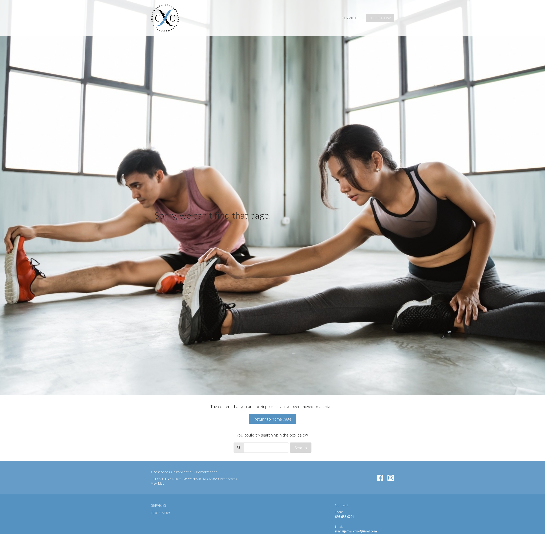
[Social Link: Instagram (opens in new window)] (390, 478)
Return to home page (272, 418)
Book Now (380, 18)
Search (301, 447)
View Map (157, 483)
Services (351, 18)
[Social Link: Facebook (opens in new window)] (380, 478)
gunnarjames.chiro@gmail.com (356, 531)
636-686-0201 (344, 517)
